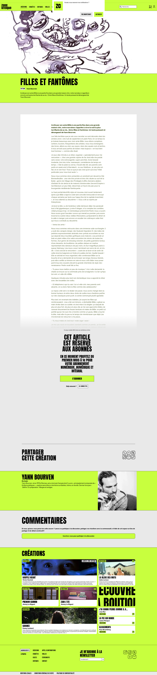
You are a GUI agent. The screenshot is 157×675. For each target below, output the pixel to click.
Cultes (35, 657)
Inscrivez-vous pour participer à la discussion (78, 536)
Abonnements (25, 650)
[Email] (134, 657)
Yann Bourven (32, 89)
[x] (134, 652)
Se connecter (83, 386)
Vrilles (44, 654)
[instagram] (125, 652)
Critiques (36, 661)
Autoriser (99, 14)
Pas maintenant (86, 14)
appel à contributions (49, 650)
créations (36, 650)
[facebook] (130, 652)
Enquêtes (36, 654)
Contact (44, 661)
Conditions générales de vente (44, 673)
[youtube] (130, 657)
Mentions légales (25, 673)
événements (46, 657)
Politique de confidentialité (65, 673)
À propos (23, 654)
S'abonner (77, 378)
